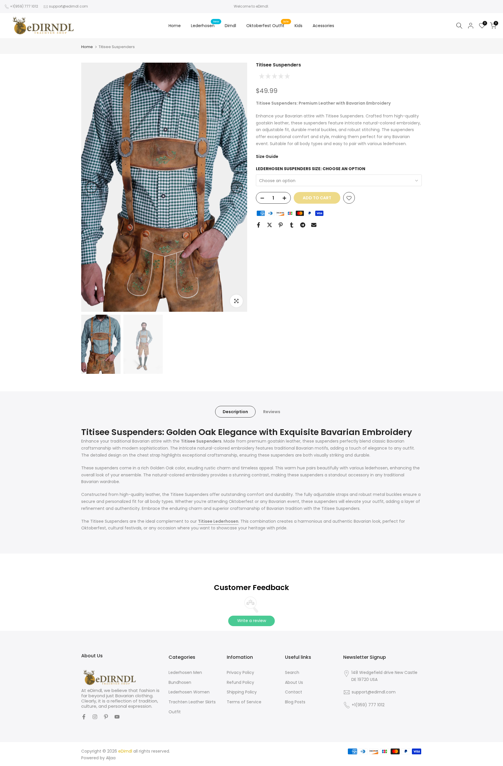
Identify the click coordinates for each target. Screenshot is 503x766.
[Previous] (91, 187)
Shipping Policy (242, 692)
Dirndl (230, 26)
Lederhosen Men (185, 672)
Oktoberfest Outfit (267, 25)
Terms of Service (244, 702)
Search (292, 672)
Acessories (323, 26)
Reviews (271, 411)
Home (175, 26)
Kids (298, 26)
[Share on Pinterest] (280, 225)
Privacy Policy (240, 672)
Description (235, 411)
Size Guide (267, 156)
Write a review (251, 621)
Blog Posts (295, 702)
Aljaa (111, 758)
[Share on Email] (313, 225)
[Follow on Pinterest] (106, 716)
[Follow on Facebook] (83, 716)
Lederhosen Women (189, 692)
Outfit (175, 712)
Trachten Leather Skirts (192, 702)
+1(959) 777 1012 (24, 6)
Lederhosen (205, 25)
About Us (294, 682)
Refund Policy (240, 682)
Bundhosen (180, 682)
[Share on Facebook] (258, 225)
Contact (293, 692)
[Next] (237, 187)
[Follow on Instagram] (95, 716)
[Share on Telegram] (302, 225)
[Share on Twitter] (269, 225)
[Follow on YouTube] (117, 716)
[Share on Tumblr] (291, 225)
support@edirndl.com (68, 6)
